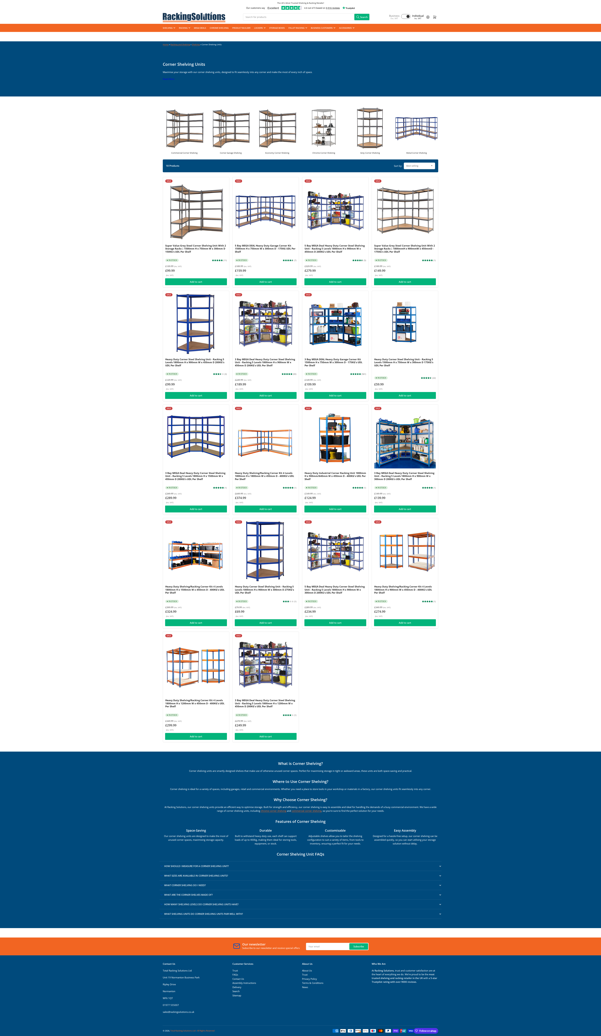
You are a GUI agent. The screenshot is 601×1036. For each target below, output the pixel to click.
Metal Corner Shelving (416, 152)
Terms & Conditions (312, 982)
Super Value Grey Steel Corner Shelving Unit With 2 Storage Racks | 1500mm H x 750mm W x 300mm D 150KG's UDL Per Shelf (195, 248)
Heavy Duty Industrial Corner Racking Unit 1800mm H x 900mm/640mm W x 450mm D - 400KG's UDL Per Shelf (335, 476)
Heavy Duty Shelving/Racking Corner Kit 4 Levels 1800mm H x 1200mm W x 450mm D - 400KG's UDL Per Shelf (194, 703)
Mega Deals (200, 27)
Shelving (167, 27)
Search (236, 991)
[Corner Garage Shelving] (231, 127)
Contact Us (238, 978)
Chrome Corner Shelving (323, 152)
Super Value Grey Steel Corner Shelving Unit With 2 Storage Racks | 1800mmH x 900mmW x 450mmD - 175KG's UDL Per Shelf (404, 248)
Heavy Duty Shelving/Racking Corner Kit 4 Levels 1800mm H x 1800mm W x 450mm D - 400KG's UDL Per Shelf (264, 476)
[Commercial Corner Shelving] (184, 127)
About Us (307, 970)
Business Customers (322, 27)
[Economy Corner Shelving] (277, 127)
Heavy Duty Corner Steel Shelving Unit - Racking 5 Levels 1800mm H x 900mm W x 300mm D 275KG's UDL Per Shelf (264, 589)
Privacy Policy (309, 978)
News (305, 987)
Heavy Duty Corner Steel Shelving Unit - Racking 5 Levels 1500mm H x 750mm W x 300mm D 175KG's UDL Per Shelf (403, 362)
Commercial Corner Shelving (184, 152)
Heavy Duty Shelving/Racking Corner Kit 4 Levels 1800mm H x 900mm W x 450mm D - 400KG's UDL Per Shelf (403, 589)
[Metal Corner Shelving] (416, 127)
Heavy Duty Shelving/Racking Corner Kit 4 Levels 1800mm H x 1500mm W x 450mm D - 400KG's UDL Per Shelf (194, 589)
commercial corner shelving (306, 810)
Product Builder (241, 27)
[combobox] (306, 17)
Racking (183, 27)
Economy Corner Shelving (277, 152)
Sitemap (236, 995)
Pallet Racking (296, 27)
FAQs (235, 974)
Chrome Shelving (219, 27)
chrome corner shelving (273, 810)
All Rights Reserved (206, 1030)
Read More (168, 78)
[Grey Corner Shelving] (370, 127)
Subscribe (358, 946)
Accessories (345, 27)
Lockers (258, 27)
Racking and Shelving (180, 44)
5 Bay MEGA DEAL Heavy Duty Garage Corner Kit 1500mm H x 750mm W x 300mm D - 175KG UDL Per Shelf (265, 248)
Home (166, 44)
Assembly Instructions (244, 982)
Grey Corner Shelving (370, 152)
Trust (235, 970)
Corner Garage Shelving (231, 152)
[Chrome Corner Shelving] (323, 127)
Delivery (236, 987)
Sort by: (398, 165)
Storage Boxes (277, 27)
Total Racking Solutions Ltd (182, 1030)
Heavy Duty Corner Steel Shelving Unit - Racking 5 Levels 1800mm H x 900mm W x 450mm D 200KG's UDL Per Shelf (194, 362)
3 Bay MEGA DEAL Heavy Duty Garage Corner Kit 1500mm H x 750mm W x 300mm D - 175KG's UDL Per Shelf (333, 362)
